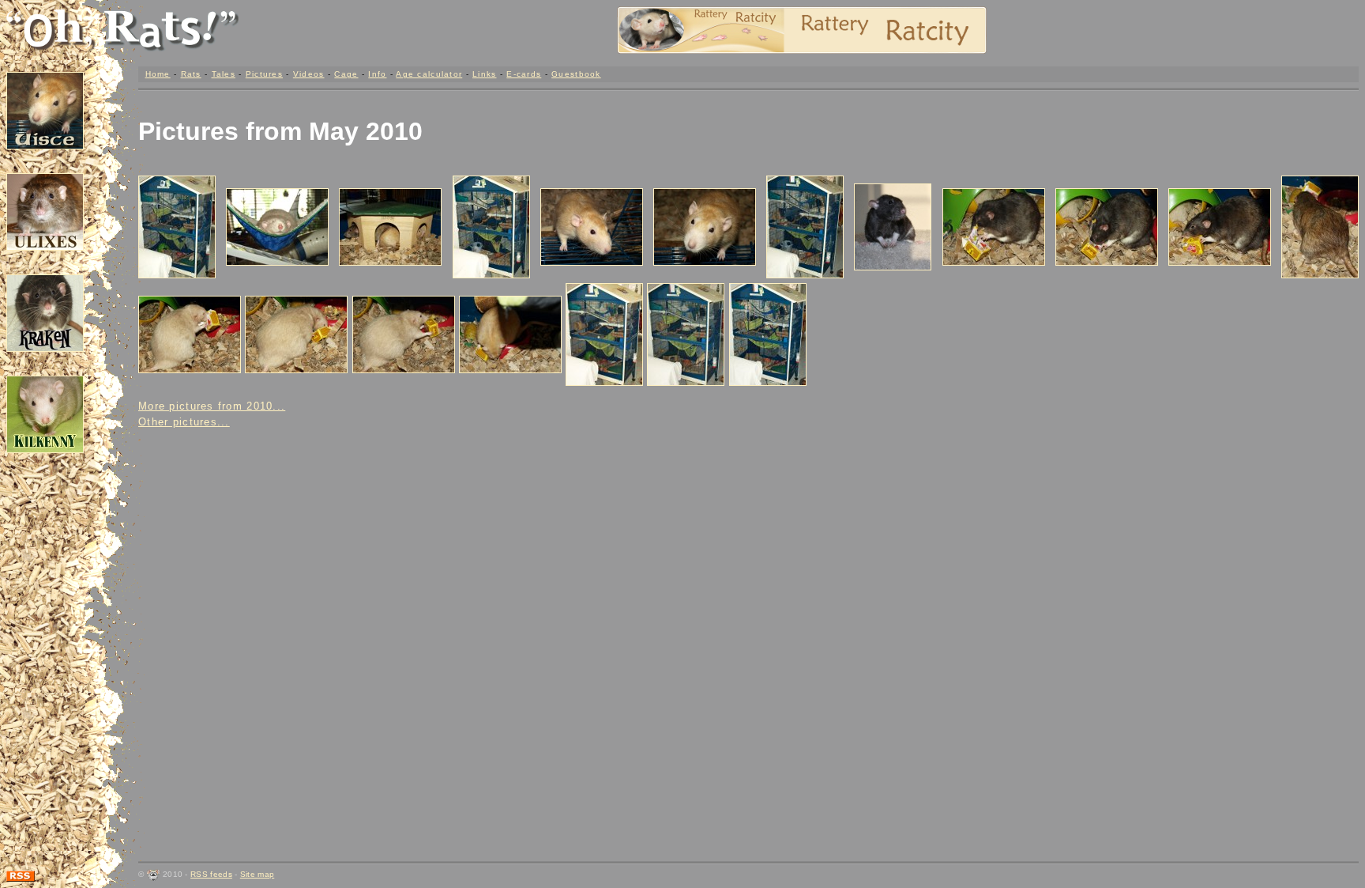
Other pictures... (184, 422)
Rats (191, 74)
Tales (223, 74)
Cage (346, 74)
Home (158, 74)
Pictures (264, 74)
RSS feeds (211, 874)
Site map (257, 874)
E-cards (523, 74)
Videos (309, 74)
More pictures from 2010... (211, 406)
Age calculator (429, 74)
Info (377, 74)
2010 (394, 131)
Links (484, 74)
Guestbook (576, 74)
